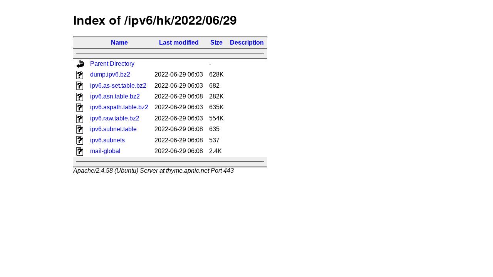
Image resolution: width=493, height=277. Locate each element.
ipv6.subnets (107, 140)
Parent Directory (112, 63)
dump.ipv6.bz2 (110, 74)
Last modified (179, 42)
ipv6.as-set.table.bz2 (118, 85)
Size (216, 42)
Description (247, 42)
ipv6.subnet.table (113, 129)
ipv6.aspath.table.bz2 (119, 107)
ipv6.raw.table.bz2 (114, 118)
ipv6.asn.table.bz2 (115, 96)
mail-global (105, 151)
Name (119, 42)
